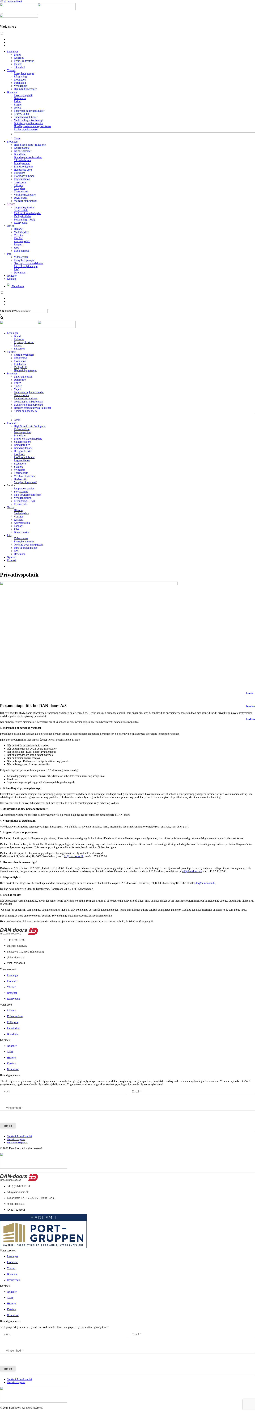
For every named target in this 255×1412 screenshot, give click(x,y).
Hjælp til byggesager (25, 88)
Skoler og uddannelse (25, 129)
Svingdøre (19, 188)
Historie (18, 228)
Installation (20, 82)
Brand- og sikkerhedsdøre (28, 157)
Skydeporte (20, 182)
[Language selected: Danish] (127, 39)
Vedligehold (20, 85)
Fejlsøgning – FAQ (24, 219)
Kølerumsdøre (21, 147)
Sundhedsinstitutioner (25, 117)
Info (9, 253)
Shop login (17, 286)
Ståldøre (18, 185)
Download (20, 272)
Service (11, 203)
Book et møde (21, 250)
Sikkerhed (19, 67)
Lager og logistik (23, 95)
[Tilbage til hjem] (38, 9)
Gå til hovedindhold (11, 1)
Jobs (16, 247)
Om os (10, 225)
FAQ (16, 269)
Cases (17, 138)
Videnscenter (21, 256)
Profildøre (19, 172)
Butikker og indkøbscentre (28, 123)
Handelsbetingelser (16, 1139)
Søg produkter (8, 310)
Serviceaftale (21, 210)
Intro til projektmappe (25, 266)
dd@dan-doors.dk (73, 856)
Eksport (18, 244)
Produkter (12, 141)
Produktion (20, 79)
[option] (131, 39)
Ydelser (11, 70)
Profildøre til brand (24, 175)
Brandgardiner (22, 163)
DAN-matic (20, 197)
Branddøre (20, 154)
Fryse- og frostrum (24, 60)
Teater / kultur (21, 113)
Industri (18, 64)
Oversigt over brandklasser (28, 263)
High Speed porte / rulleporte (30, 144)
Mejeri (17, 107)
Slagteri (18, 104)
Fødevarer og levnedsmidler (29, 110)
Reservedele (20, 222)
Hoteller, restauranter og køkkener (32, 126)
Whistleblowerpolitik (17, 1142)
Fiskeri (17, 101)
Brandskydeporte (23, 166)
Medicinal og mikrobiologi (28, 120)
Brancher (12, 92)
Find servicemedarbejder (27, 213)
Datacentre (20, 98)
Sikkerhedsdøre (22, 160)
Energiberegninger (24, 73)
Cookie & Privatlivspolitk (19, 1136)
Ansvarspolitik (22, 241)
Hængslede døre (23, 169)
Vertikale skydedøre (25, 194)
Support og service (24, 207)
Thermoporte (21, 191)
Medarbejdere (21, 232)
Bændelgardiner (22, 150)
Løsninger (12, 51)
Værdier (18, 235)
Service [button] (11, 485)
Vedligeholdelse (22, 216)
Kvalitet (18, 238)
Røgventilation (22, 179)
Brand (17, 54)
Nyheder (11, 275)
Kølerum (19, 57)
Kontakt (11, 278)
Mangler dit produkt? (25, 200)
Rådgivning (20, 76)
